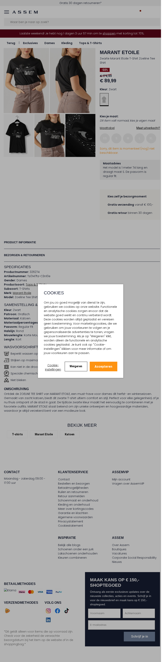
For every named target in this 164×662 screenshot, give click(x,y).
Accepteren (103, 366)
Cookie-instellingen (53, 367)
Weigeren (76, 366)
